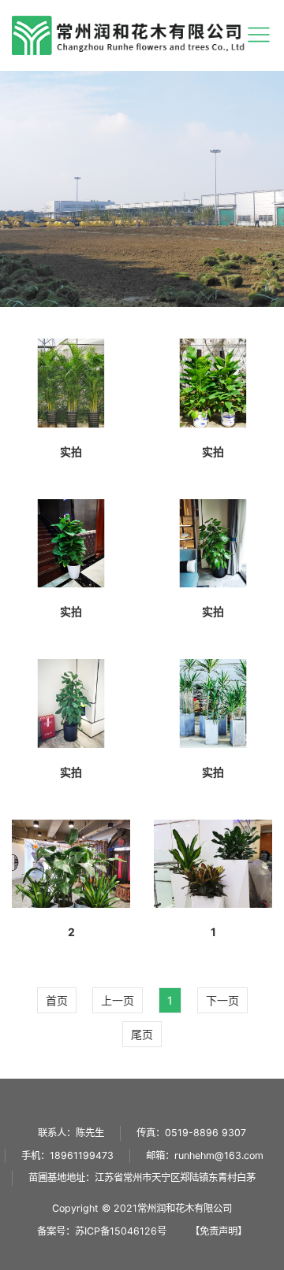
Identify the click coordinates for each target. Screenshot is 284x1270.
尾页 (142, 1034)
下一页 (222, 1000)
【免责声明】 (218, 1231)
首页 (57, 1000)
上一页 (117, 1000)
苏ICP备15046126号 (120, 1231)
